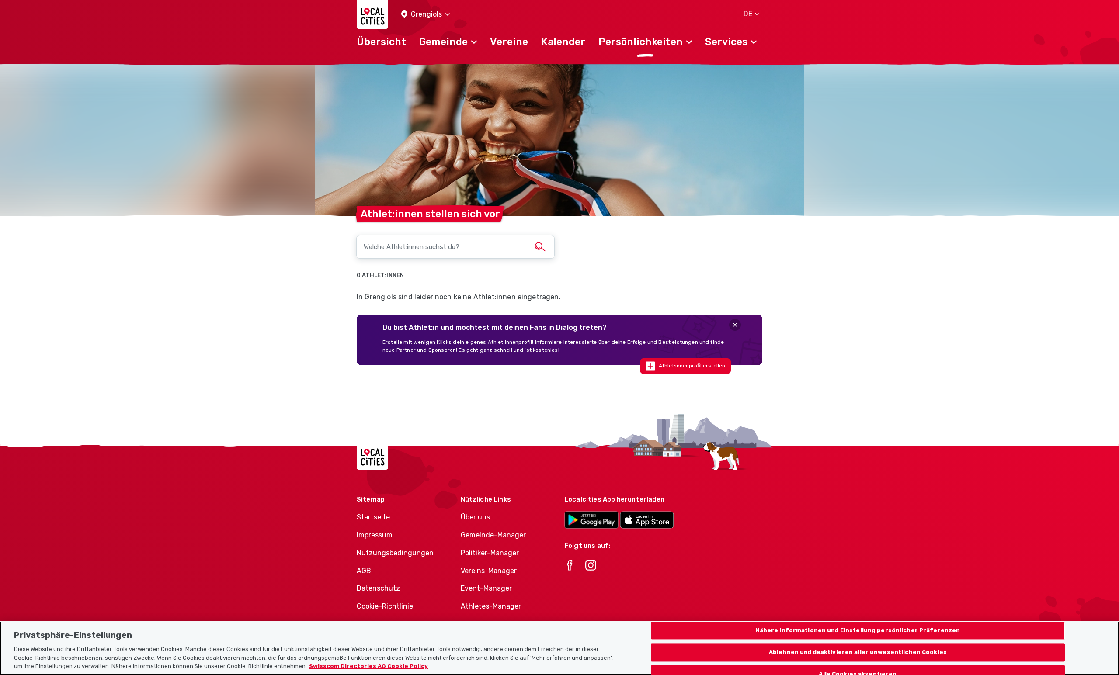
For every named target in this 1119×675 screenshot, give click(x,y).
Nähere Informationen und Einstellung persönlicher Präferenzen (857, 630)
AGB (364, 571)
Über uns (475, 517)
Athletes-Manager (491, 606)
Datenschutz (378, 588)
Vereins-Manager (489, 571)
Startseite (373, 517)
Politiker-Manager (490, 553)
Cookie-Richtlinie (385, 606)
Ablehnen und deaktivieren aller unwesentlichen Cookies (858, 652)
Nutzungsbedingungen (395, 553)
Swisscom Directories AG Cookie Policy (368, 666)
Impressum (375, 535)
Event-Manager (486, 588)
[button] (425, 14)
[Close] (735, 325)
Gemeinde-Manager (493, 535)
